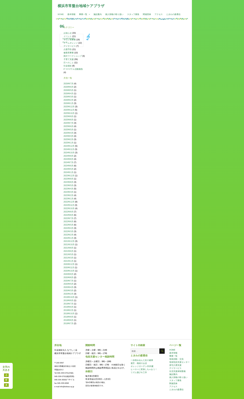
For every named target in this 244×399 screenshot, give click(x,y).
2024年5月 (68, 169)
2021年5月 (68, 254)
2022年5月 (68, 225)
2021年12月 (69, 241)
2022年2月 (68, 235)
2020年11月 (69, 267)
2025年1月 (68, 143)
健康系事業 (69, 53)
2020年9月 (68, 274)
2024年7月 (68, 162)
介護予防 (68, 49)
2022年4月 (68, 228)
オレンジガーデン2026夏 (142, 366)
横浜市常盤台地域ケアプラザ (81, 6)
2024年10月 (69, 153)
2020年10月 (69, 271)
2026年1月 (68, 103)
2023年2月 (68, 195)
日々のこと (69, 63)
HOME (61, 14)
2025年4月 (68, 133)
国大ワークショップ (73, 56)
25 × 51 (64, 42)
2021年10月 (69, 244)
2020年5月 (68, 284)
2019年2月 (68, 310)
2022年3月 (68, 231)
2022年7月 (68, 218)
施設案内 (98, 14)
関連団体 (147, 14)
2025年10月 (69, 113)
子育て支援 (69, 59)
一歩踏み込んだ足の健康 (142, 360)
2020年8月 (68, 277)
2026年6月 (68, 87)
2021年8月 (68, 248)
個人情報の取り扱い (114, 14)
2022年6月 (68, 221)
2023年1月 (68, 199)
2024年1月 (68, 172)
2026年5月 (68, 90)
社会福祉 (68, 66)
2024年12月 (69, 146)
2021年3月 (68, 258)
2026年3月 (68, 97)
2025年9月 (68, 116)
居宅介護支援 (175, 365)
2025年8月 (68, 120)
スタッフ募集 (133, 14)
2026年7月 (68, 83)
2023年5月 (68, 185)
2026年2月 (68, 100)
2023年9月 (68, 179)
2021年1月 (68, 261)
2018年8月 (68, 320)
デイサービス (175, 368)
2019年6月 (68, 307)
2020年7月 (68, 281)
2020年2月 (68, 294)
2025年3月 (68, 136)
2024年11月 (69, 149)
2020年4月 (68, 287)
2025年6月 (68, 126)
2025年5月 (68, 130)
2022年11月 (69, 205)
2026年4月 (68, 93)
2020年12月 (69, 264)
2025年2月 (68, 139)
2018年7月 (68, 323)
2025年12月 (69, 107)
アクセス (159, 14)
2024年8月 (68, 159)
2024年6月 (68, 166)
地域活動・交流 (176, 359)
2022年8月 (68, 215)
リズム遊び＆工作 (139, 372)
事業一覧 (83, 14)
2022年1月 (68, 238)
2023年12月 (69, 176)
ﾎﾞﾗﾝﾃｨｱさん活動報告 (73, 69)
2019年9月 (68, 300)
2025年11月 (69, 110)
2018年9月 (68, 317)
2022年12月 (69, 202)
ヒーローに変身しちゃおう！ (144, 369)
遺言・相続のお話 (139, 363)
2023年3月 (68, 192)
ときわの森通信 (173, 14)
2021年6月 (68, 251)
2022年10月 (69, 208)
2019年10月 (69, 297)
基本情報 (71, 14)
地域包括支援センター (179, 362)
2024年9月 (68, 156)
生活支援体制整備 (177, 371)
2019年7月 (68, 304)
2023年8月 (68, 182)
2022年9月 (68, 212)
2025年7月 (68, 123)
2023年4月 (68, 189)
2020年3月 (68, 290)
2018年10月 (69, 313)
